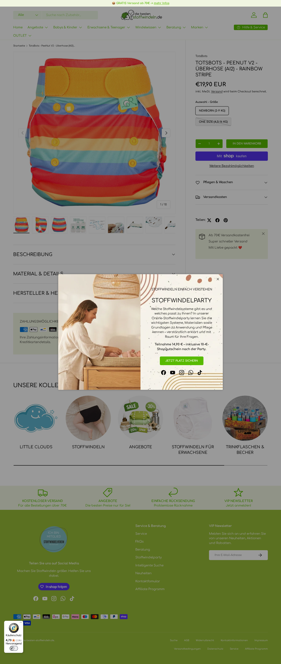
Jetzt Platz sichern (181, 360)
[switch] (14, 648)
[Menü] (20, 623)
